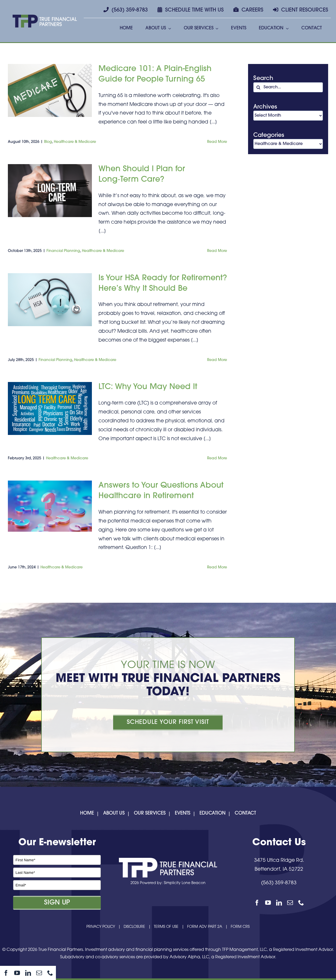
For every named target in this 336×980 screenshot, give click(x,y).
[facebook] (6, 973)
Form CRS (240, 927)
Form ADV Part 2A (204, 927)
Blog (48, 142)
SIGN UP (57, 903)
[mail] (39, 973)
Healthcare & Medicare (75, 142)
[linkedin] (28, 973)
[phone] (50, 973)
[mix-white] (45, 17)
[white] (168, 860)
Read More (217, 142)
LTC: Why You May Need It (147, 387)
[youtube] (17, 973)
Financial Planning (63, 251)
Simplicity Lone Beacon (185, 883)
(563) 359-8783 (279, 883)
